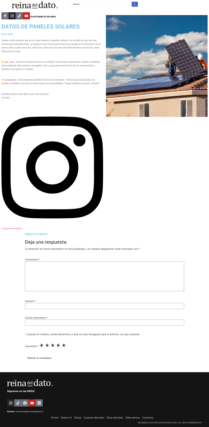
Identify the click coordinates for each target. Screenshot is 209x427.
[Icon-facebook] (5, 15)
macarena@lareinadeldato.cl (29, 411)
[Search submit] (135, 4)
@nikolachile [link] (10, 80)
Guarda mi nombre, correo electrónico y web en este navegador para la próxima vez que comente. (83, 334)
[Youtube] (26, 15)
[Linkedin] (39, 402)
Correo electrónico (36, 318)
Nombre (30, 301)
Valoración (32, 346)
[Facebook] (24, 402)
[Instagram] (12, 15)
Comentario (32, 259)
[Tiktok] (19, 15)
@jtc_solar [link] (9, 62)
